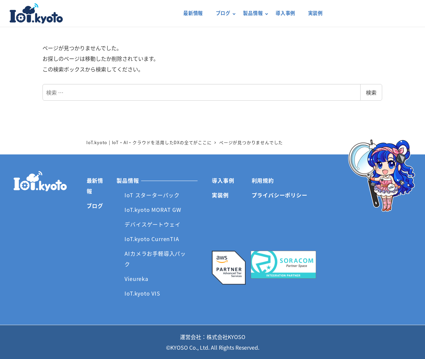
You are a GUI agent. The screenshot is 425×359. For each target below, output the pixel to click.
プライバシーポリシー (279, 195)
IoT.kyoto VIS (142, 293)
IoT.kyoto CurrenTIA (152, 239)
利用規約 (263, 180)
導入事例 (223, 180)
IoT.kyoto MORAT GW (153, 210)
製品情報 (128, 180)
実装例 (220, 195)
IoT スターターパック (152, 195)
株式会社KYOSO (226, 337)
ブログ (95, 206)
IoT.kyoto (36, 13)
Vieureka (136, 279)
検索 (371, 92)
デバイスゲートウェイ (152, 224)
